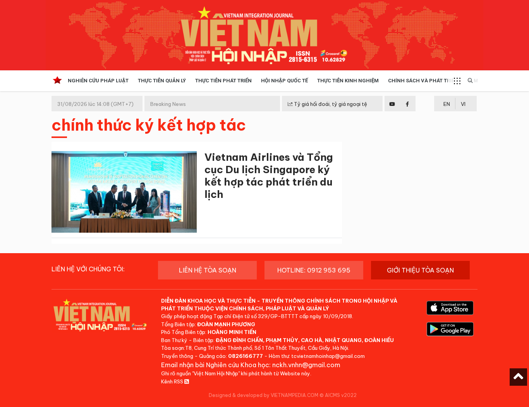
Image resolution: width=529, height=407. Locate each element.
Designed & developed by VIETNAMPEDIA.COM (263, 395)
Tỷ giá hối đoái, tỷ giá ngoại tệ (330, 104)
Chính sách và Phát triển (423, 80)
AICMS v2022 (341, 395)
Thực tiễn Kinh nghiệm (348, 80)
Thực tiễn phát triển (223, 80)
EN (446, 104)
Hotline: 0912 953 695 (313, 270)
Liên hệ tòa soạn (207, 270)
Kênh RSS (172, 381)
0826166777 (245, 356)
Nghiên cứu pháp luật (98, 80)
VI (463, 104)
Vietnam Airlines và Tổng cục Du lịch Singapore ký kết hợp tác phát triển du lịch (268, 176)
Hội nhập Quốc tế (284, 80)
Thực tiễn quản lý (162, 80)
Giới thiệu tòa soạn (420, 270)
